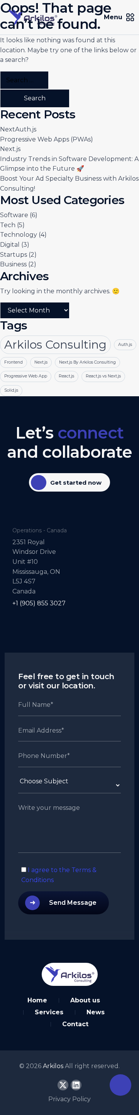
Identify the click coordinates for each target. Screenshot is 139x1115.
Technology (18, 234)
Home (37, 1000)
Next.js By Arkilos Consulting (87, 362)
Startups (13, 254)
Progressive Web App (25, 376)
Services (49, 1012)
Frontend (13, 362)
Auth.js (125, 344)
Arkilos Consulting (55, 344)
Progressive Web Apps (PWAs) (46, 139)
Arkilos (54, 1066)
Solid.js (11, 390)
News (95, 1012)
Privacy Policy (69, 1099)
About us (85, 1000)
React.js (66, 376)
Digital (10, 244)
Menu (113, 17)
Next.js (10, 149)
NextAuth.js (18, 129)
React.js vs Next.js (103, 376)
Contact (75, 1024)
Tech (7, 225)
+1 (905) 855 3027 (39, 603)
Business (13, 264)
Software (14, 215)
